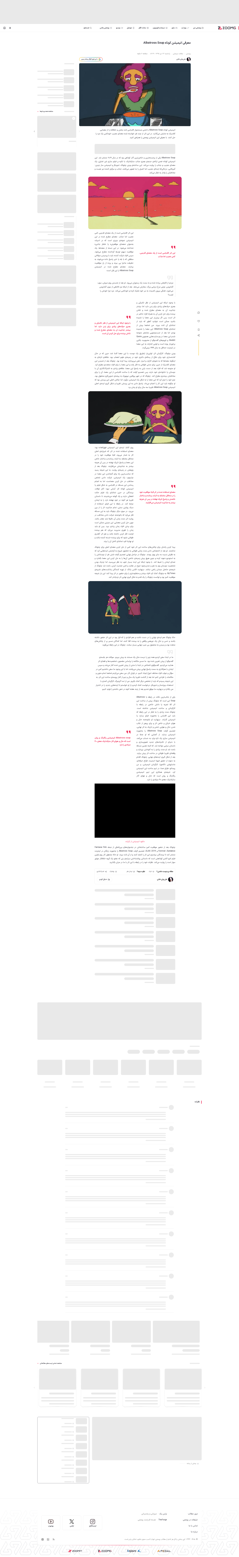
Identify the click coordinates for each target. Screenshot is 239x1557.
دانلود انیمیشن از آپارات (135, 841)
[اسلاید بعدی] (34, 131)
